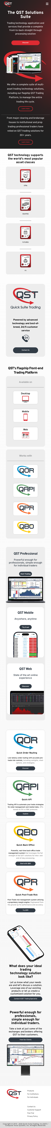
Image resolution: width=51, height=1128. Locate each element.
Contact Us (31, 1107)
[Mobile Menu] (47, 4)
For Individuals (32, 1097)
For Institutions (33, 1094)
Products (30, 1091)
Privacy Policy (32, 1116)
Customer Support (34, 1110)
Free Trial (30, 1113)
